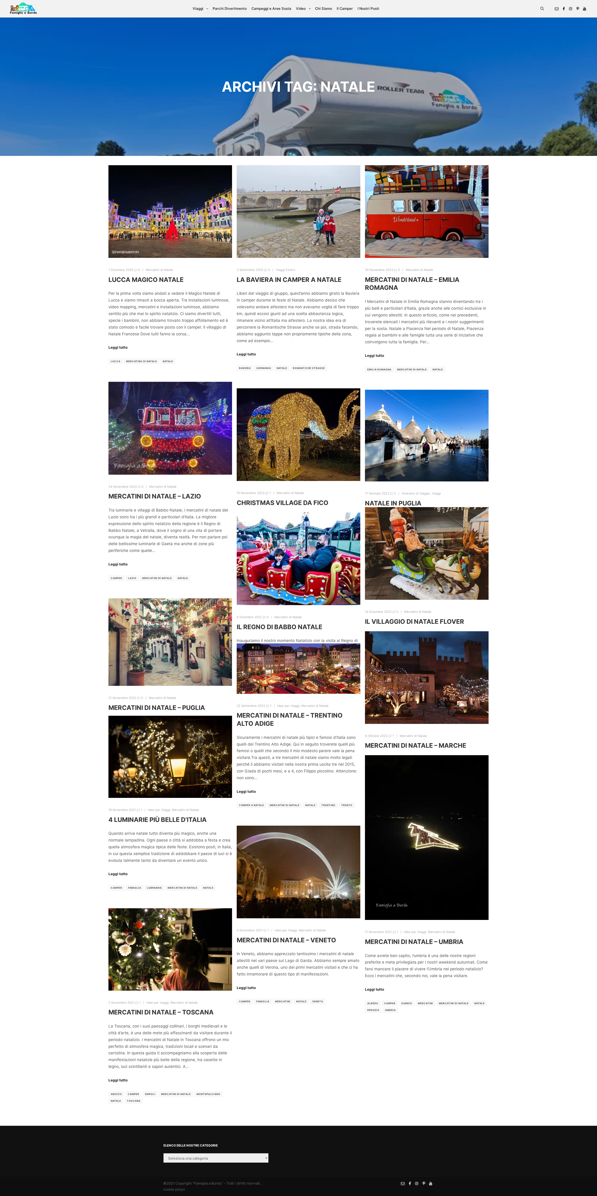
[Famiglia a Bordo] (23, 8)
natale (168, 361)
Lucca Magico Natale (146, 279)
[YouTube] (585, 9)
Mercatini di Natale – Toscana (161, 1012)
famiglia (134, 887)
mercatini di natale (412, 369)
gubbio (406, 1003)
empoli (150, 1094)
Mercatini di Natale (159, 270)
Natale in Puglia (393, 503)
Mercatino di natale (141, 361)
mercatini (425, 1003)
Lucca (115, 361)
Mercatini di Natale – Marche (415, 745)
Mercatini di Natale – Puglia (156, 707)
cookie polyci (174, 1189)
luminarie (154, 887)
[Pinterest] (578, 9)
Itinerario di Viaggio (416, 493)
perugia (373, 1010)
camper (116, 578)
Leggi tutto (118, 347)
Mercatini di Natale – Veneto (286, 940)
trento (346, 805)
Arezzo (116, 1094)
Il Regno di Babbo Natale (279, 627)
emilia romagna (379, 369)
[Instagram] (571, 9)
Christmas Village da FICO (282, 502)
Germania (264, 368)
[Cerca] (542, 9)
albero (372, 1003)
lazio (132, 578)
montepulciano (208, 1094)
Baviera (245, 368)
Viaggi (436, 493)
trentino (328, 805)
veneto (317, 1001)
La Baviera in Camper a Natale (289, 279)
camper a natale (251, 805)
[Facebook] (564, 9)
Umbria (390, 1010)
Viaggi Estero (285, 270)
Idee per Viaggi (288, 706)
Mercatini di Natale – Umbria (414, 941)
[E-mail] (557, 9)
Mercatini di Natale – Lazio (154, 496)
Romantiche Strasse (309, 368)
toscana (133, 1100)
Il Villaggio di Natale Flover (414, 621)
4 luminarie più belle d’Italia (157, 819)
